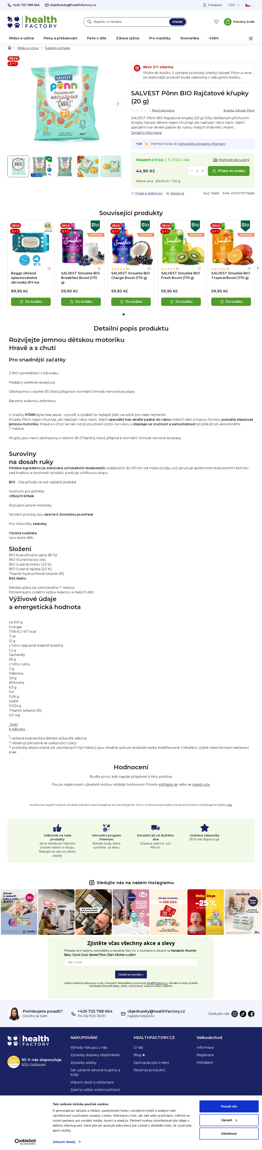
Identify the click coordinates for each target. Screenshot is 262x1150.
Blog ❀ (139, 1055)
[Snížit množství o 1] (191, 171)
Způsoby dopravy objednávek (95, 1055)
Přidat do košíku (231, 171)
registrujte (201, 784)
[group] (41, 166)
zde (229, 804)
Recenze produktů (149, 1070)
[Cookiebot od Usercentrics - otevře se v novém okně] (25, 1142)
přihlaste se (168, 784)
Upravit (226, 1120)
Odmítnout (229, 1133)
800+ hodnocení (34, 1064)
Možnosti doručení (234, 160)
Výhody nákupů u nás (88, 1047)
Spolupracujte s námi (151, 1063)
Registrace (205, 1055)
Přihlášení (205, 1063)
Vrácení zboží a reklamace (92, 1082)
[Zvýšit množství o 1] (202, 171)
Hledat (178, 22)
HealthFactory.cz (157, 983)
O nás (138, 1047)
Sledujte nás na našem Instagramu (135, 882)
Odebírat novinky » (131, 974)
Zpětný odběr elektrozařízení (95, 1090)
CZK (231, 5)
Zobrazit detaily (64, 1142)
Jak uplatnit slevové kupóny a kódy (95, 1072)
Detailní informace (146, 133)
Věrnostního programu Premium (202, 144)
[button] (118, 104)
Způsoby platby (83, 1063)
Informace (205, 1047)
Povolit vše (229, 1106)
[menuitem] (23, 38)
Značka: (239, 110)
